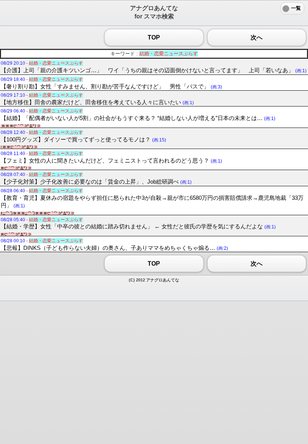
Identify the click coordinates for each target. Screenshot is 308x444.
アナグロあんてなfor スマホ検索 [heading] (154, 12)
